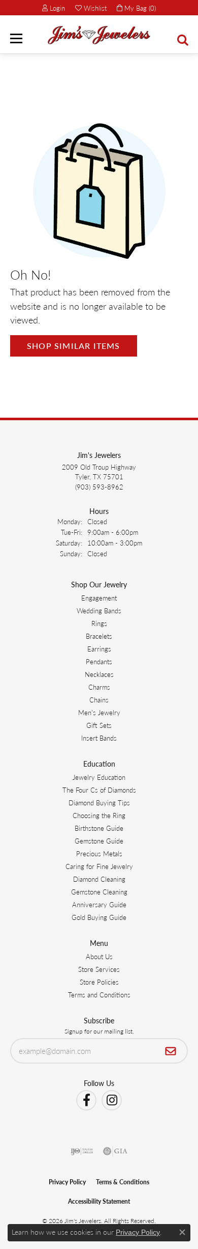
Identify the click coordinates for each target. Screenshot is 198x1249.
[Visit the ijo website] (82, 1151)
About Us (99, 956)
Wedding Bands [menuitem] (99, 610)
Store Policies (99, 982)
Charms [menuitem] (99, 687)
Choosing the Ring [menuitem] (99, 815)
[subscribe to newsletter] (170, 1051)
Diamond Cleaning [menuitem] (99, 879)
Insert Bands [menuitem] (99, 738)
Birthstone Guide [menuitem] (99, 828)
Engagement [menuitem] (99, 598)
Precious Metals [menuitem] (99, 853)
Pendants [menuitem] (99, 661)
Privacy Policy (67, 1182)
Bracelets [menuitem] (99, 636)
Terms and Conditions (99, 994)
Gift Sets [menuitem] (99, 725)
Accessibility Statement (99, 1201)
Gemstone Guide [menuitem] (99, 841)
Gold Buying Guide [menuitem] (99, 917)
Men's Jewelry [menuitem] (99, 712)
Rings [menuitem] (99, 623)
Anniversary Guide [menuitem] (99, 904)
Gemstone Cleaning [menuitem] (99, 892)
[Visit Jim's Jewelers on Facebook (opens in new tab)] (86, 1100)
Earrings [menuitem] (99, 649)
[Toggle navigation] (16, 38)
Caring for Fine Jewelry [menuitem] (99, 866)
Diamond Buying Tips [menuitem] (99, 802)
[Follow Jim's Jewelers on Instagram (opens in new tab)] (112, 1100)
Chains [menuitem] (99, 699)
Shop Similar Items (73, 345)
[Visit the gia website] (115, 1151)
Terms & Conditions (122, 1182)
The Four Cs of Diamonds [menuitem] (99, 790)
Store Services (99, 969)
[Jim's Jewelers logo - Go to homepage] (99, 35)
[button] (53, 7)
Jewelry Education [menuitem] (99, 777)
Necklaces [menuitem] (99, 674)
